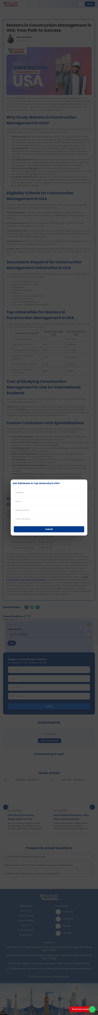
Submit (49, 529)
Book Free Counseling (82, 1009)
